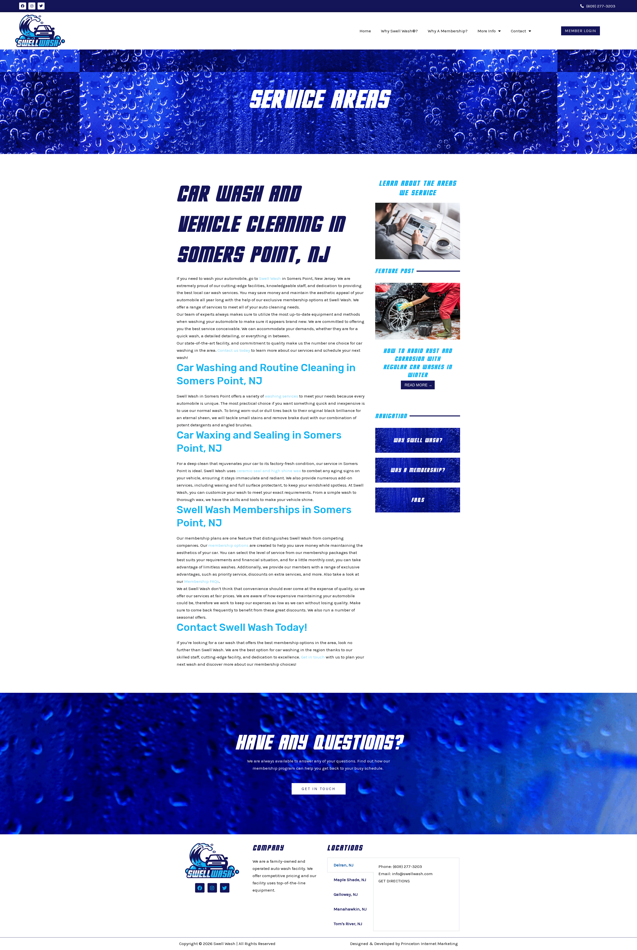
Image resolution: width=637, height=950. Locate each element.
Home (365, 30)
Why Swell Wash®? (399, 30)
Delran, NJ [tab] (343, 864)
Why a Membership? (417, 470)
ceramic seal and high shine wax (269, 470)
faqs (417, 499)
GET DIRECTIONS (394, 880)
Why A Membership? (448, 30)
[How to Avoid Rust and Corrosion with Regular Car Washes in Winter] (417, 310)
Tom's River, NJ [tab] (348, 923)
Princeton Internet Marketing (429, 943)
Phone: (400, 866)
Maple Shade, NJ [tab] (350, 879)
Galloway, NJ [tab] (346, 894)
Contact (518, 30)
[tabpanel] (416, 874)
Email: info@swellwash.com (405, 873)
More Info (487, 30)
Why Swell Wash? (417, 440)
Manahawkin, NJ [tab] (350, 908)
